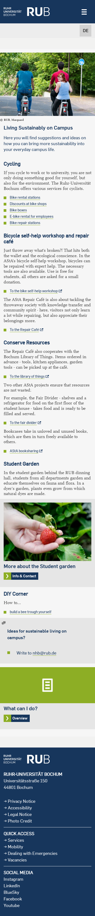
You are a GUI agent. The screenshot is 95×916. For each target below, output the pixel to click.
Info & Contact (47, 543)
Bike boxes (18, 210)
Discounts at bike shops (28, 203)
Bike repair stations (25, 222)
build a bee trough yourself (30, 611)
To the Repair (24, 329)
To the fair (23, 422)
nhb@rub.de (44, 653)
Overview (47, 698)
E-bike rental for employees (31, 216)
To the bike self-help (34, 291)
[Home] (27, 11)
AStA (24, 451)
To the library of (27, 376)
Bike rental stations (25, 197)
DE (85, 30)
